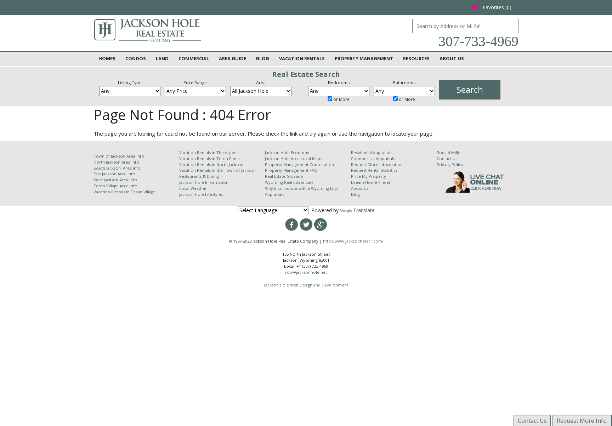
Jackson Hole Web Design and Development (306, 285)
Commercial (193, 58)
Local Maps (311, 158)
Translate (364, 210)
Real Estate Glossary (284, 176)
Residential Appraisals (371, 152)
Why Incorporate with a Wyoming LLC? (301, 188)
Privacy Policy (450, 164)
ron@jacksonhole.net (306, 272)
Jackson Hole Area (283, 158)
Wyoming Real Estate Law (289, 182)
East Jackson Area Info (114, 173)
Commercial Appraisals (373, 158)
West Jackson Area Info (115, 179)
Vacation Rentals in (112, 191)
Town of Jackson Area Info (119, 156)
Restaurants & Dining (199, 176)
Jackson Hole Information (203, 182)
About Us (452, 58)
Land (162, 58)
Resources (416, 58)
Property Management (364, 58)
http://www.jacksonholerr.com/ (353, 241)
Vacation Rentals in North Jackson (211, 164)
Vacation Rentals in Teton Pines (209, 158)
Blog (262, 58)
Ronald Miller (449, 152)
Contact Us (447, 158)
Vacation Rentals (302, 58)
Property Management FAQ (291, 170)
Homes (106, 58)
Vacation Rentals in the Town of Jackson (217, 170)
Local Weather (193, 188)
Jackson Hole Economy (287, 152)
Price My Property (368, 176)
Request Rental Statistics (374, 170)
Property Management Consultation (299, 164)
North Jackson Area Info (116, 162)
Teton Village (143, 191)
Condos (135, 58)
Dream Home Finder (371, 182)
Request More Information (377, 164)
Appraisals (274, 194)
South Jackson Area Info (117, 168)
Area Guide (232, 58)
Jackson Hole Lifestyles (201, 194)
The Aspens (227, 152)
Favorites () (491, 7)
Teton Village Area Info (115, 185)
